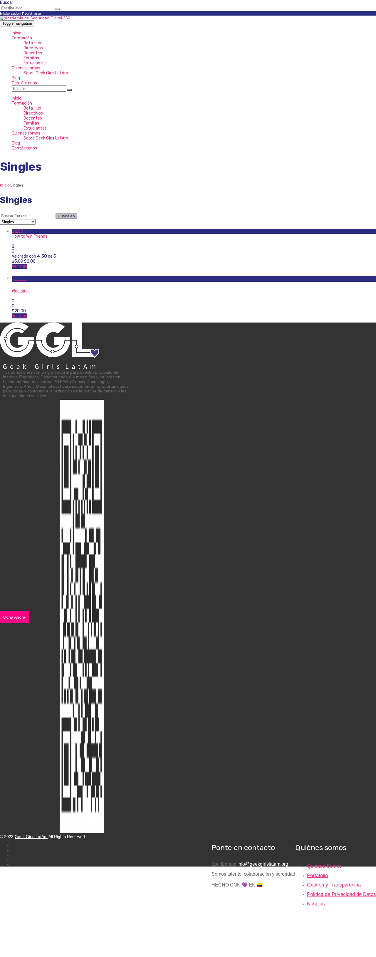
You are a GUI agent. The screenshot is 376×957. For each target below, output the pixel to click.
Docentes (33, 53)
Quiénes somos (26, 68)
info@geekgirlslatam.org (262, 864)
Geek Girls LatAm (31, 836)
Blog (16, 77)
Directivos (33, 48)
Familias (31, 58)
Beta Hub (32, 43)
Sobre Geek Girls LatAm (46, 72)
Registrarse (31, 13)
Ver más (19, 266)
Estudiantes (35, 63)
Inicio (16, 33)
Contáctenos (24, 82)
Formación (22, 38)
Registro (33, 950)
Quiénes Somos (324, 866)
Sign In (47, 950)
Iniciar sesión (11, 13)
